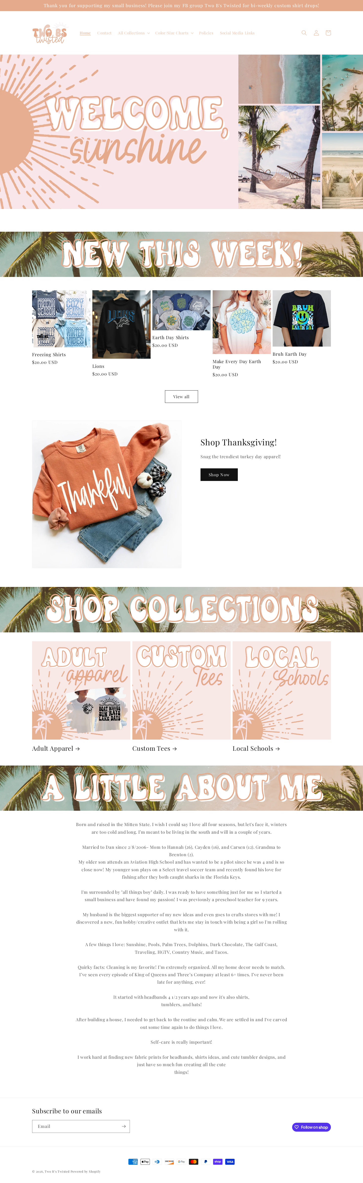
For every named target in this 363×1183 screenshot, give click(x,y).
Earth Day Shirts (170, 337)
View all (181, 396)
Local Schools (253, 748)
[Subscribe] (124, 1126)
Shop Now (219, 474)
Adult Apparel (52, 748)
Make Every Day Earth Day (237, 364)
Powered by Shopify (86, 1171)
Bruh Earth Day (290, 354)
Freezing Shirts (49, 354)
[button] (133, 33)
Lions (98, 366)
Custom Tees (151, 748)
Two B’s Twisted (57, 1171)
